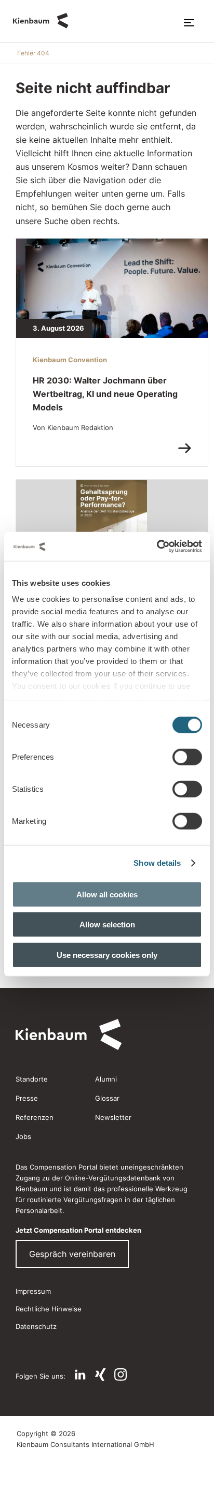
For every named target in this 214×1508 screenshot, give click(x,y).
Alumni (106, 1079)
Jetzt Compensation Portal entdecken (78, 1230)
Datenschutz (36, 1326)
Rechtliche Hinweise (49, 1309)
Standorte (32, 1079)
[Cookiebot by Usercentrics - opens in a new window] (156, 546)
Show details (157, 863)
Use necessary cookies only (107, 954)
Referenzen (35, 1117)
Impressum (33, 1291)
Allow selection (107, 924)
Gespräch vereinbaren (72, 1254)
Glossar (107, 1098)
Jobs (23, 1136)
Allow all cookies (107, 894)
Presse (27, 1098)
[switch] (187, 756)
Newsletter (113, 1117)
